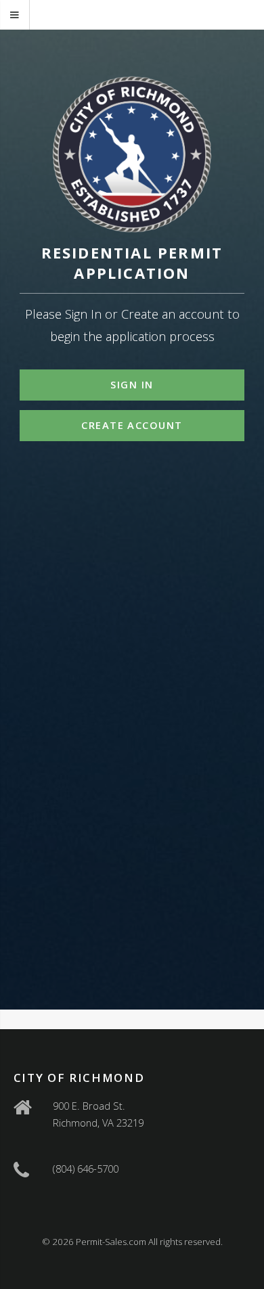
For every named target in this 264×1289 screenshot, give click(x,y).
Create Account (132, 425)
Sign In (131, 384)
